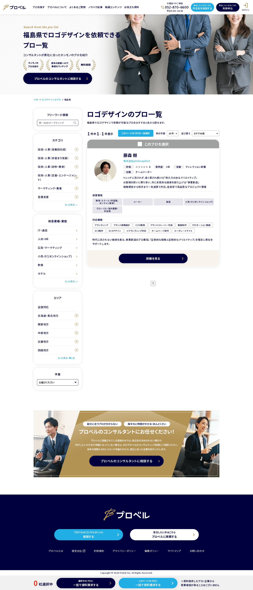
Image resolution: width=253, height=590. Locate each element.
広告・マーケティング (50, 247)
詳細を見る (153, 258)
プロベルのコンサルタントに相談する (57, 78)
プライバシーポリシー (124, 551)
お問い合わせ (197, 551)
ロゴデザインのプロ (51, 99)
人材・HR (43, 239)
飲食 (40, 265)
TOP (36, 99)
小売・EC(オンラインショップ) (55, 256)
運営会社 (77, 551)
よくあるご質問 (77, 7)
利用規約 (99, 551)
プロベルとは (56, 551)
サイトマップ (174, 551)
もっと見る (70, 204)
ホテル (42, 273)
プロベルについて (57, 7)
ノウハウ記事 (95, 7)
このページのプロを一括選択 (136, 133)
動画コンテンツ (113, 7)
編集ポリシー (152, 551)
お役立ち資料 (131, 7)
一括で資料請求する (85, 583)
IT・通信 (43, 230)
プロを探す (39, 7)
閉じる (72, 358)
